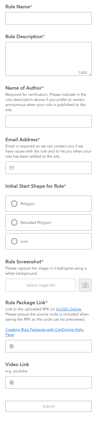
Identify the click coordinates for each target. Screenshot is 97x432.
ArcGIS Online (68, 309)
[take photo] (85, 285)
